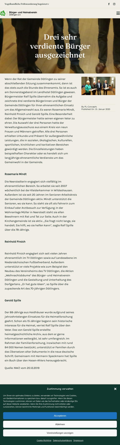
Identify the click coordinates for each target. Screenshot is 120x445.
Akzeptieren (60, 415)
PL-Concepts (91, 106)
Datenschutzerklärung (62, 440)
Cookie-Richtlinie (44, 440)
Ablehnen (60, 424)
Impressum (78, 440)
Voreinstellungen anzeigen (60, 433)
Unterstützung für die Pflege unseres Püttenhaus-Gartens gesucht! (38, 4)
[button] (115, 388)
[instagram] (114, 4)
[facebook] (109, 4)
